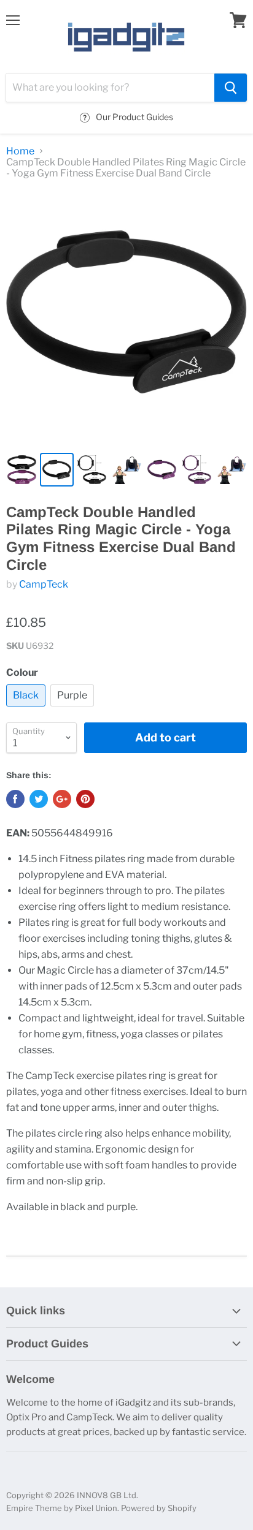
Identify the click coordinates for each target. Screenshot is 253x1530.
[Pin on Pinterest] (85, 799)
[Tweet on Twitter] (38, 799)
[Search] (230, 88)
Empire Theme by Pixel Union (61, 1508)
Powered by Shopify (159, 1508)
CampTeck (43, 584)
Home (20, 151)
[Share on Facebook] (15, 799)
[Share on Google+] (62, 799)
